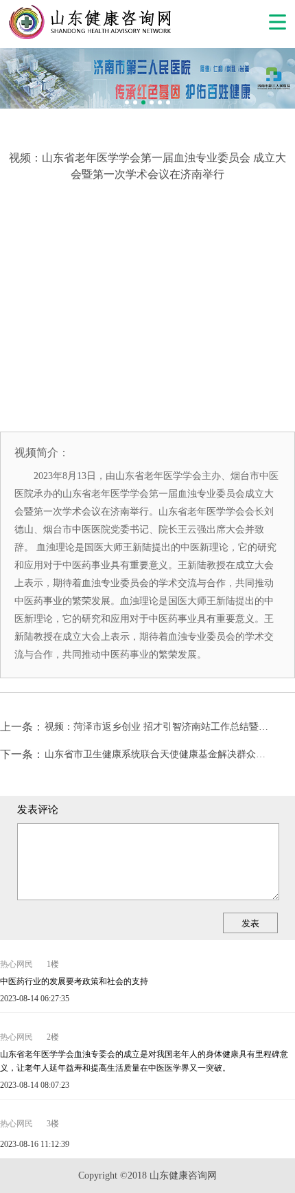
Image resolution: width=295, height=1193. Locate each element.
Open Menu (278, 22)
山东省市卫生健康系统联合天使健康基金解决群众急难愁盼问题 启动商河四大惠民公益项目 (159, 754)
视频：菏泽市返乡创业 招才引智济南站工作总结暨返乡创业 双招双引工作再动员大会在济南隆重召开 (159, 727)
